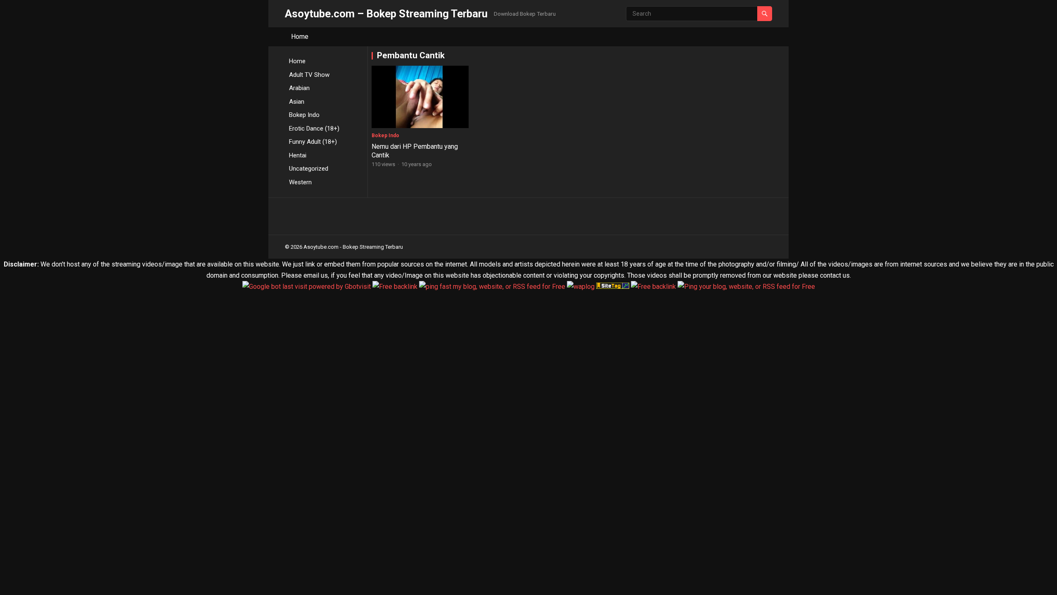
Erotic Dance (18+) (314, 128)
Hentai (297, 155)
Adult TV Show (309, 75)
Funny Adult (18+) (313, 141)
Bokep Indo (304, 115)
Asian (296, 101)
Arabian (299, 88)
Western (300, 182)
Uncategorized (308, 168)
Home (299, 36)
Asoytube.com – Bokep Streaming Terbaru (386, 13)
